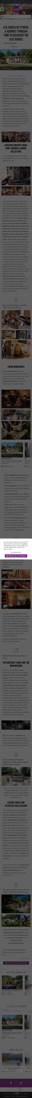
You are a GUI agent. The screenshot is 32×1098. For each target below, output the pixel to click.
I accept (22, 556)
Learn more (17, 552)
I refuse (11, 556)
